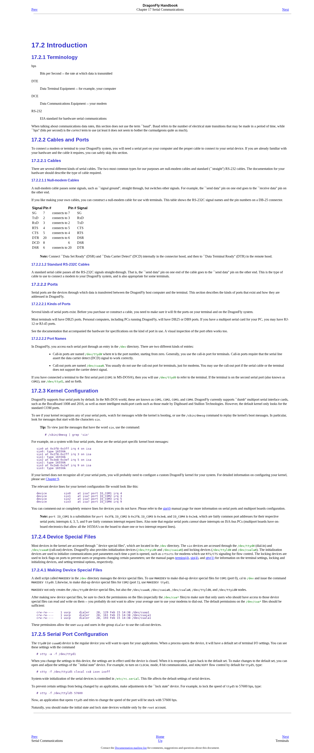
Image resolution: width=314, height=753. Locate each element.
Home (160, 736)
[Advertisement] (160, 25)
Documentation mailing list (131, 747)
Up (160, 741)
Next (285, 9)
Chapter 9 (52, 479)
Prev (34, 9)
